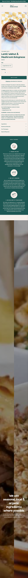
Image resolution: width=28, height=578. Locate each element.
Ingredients (4, 124)
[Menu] (2, 6)
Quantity (3, 69)
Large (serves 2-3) (7, 65)
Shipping (8, 81)
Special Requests (5, 131)
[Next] (26, 31)
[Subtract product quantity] (2, 72)
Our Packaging (4, 129)
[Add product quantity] (7, 72)
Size (2, 62)
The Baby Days (5, 51)
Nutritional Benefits (5, 126)
